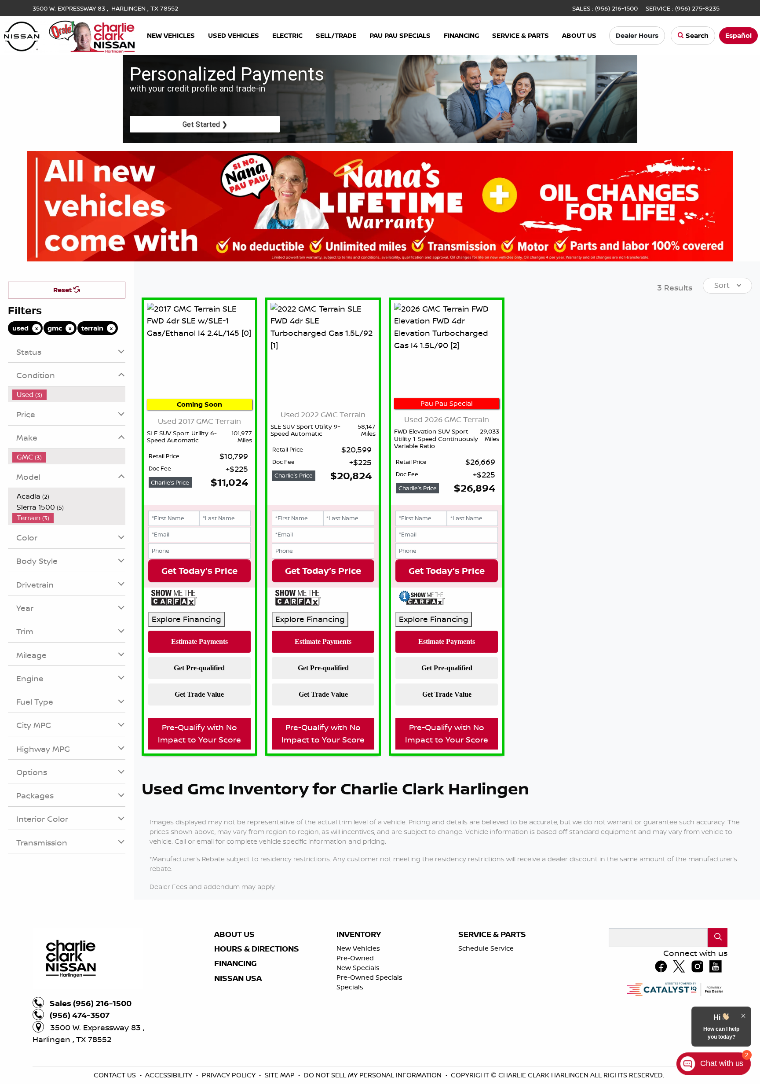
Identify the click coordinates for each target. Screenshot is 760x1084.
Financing (235, 963)
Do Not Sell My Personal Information (373, 1075)
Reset (63, 289)
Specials (349, 987)
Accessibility (169, 1075)
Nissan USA (238, 978)
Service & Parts (492, 934)
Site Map (280, 1075)
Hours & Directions (256, 948)
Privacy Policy (229, 1075)
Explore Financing (186, 619)
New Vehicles (358, 948)
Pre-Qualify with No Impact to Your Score (199, 733)
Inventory (358, 934)
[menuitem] (69, 394)
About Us (234, 934)
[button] (170, 36)
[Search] (717, 937)
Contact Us (116, 1075)
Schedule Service (486, 948)
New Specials (358, 967)
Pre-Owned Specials (369, 977)
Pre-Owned (355, 958)
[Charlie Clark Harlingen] (69, 34)
